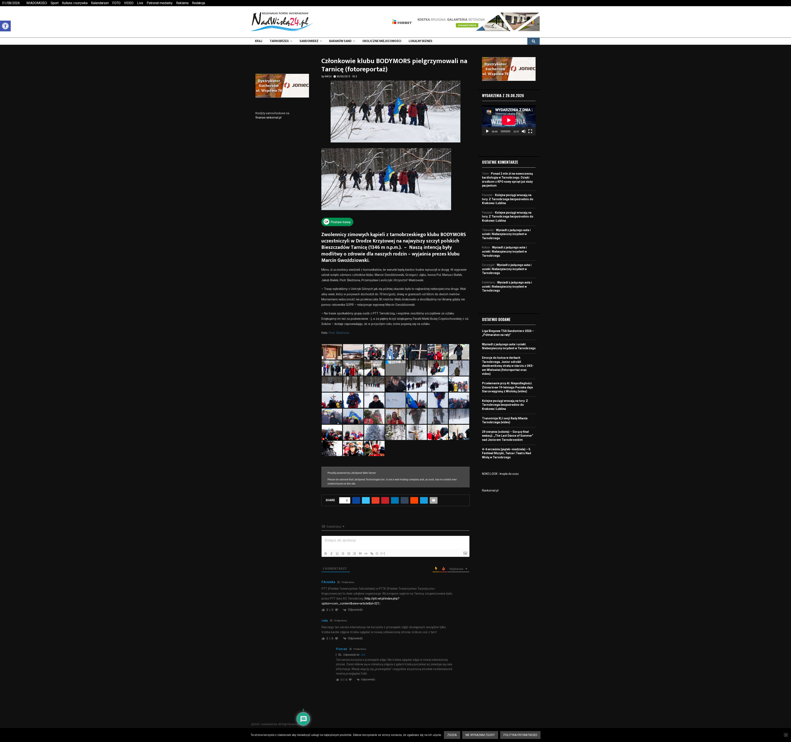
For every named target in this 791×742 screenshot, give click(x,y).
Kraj (258, 41)
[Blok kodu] (366, 551)
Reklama (182, 3)
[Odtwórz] (487, 131)
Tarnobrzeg (279, 41)
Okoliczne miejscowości (381, 41)
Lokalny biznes (420, 41)
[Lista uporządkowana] (349, 551)
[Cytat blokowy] (360, 551)
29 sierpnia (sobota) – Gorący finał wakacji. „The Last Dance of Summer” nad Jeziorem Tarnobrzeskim (507, 435)
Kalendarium (100, 3)
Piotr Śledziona (339, 333)
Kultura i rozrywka (75, 3)
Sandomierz (309, 41)
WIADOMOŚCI (36, 3)
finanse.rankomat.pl (268, 117)
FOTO (116, 3)
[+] (383, 551)
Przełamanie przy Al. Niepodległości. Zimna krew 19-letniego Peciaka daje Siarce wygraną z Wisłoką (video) (507, 387)
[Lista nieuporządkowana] (354, 551)
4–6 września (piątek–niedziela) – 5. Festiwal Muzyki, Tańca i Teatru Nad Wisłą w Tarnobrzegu (506, 453)
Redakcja (198, 3)
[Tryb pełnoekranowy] (530, 131)
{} (377, 551)
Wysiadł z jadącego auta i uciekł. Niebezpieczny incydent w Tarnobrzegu (506, 234)
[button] (5, 26)
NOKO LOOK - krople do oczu (500, 473)
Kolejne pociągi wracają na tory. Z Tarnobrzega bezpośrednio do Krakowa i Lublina (507, 199)
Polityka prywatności (520, 735)
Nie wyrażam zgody (480, 735)
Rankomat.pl (490, 490)
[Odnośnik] (372, 551)
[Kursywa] (331, 551)
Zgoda (452, 735)
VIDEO (128, 3)
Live (140, 3)
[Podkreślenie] (337, 551)
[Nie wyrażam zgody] (786, 735)
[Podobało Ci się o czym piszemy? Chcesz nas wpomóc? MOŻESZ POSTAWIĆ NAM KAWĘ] (337, 225)
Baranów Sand (340, 41)
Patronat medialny (160, 3)
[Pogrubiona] (326, 551)
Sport (55, 3)
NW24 (328, 76)
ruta (363, 652)
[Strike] (343, 551)
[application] (509, 120)
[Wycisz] (524, 131)
